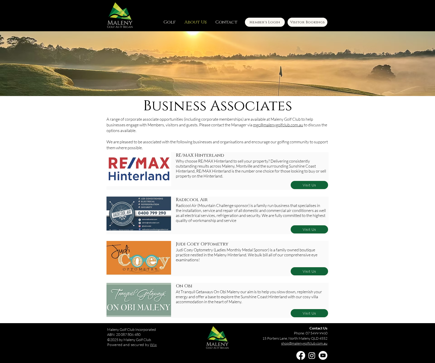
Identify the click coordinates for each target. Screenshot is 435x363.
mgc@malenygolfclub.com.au (278, 124)
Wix (153, 344)
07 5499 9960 (316, 333)
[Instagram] (311, 355)
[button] (169, 22)
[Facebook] (300, 355)
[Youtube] (323, 355)
